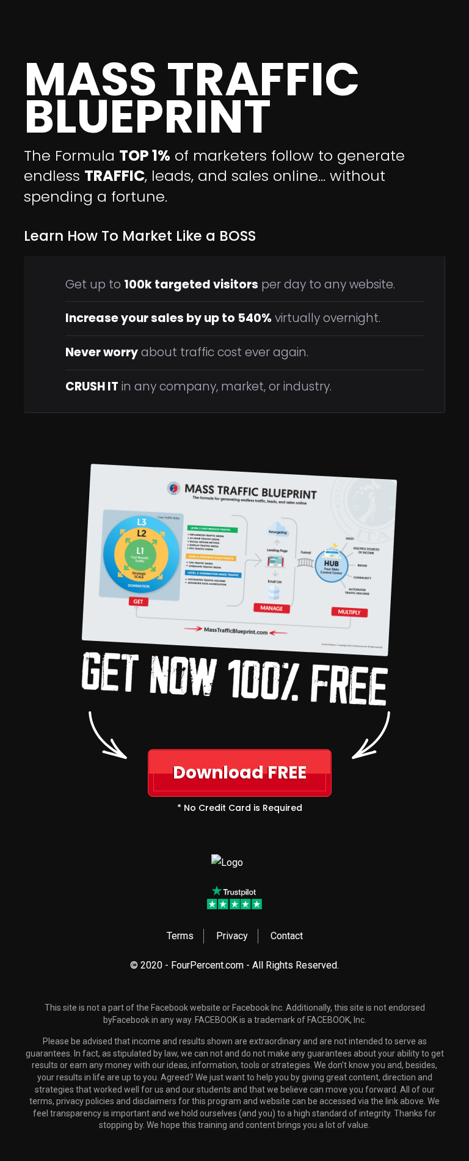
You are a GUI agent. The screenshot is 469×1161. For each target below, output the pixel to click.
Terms (180, 936)
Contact (287, 936)
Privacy (232, 936)
